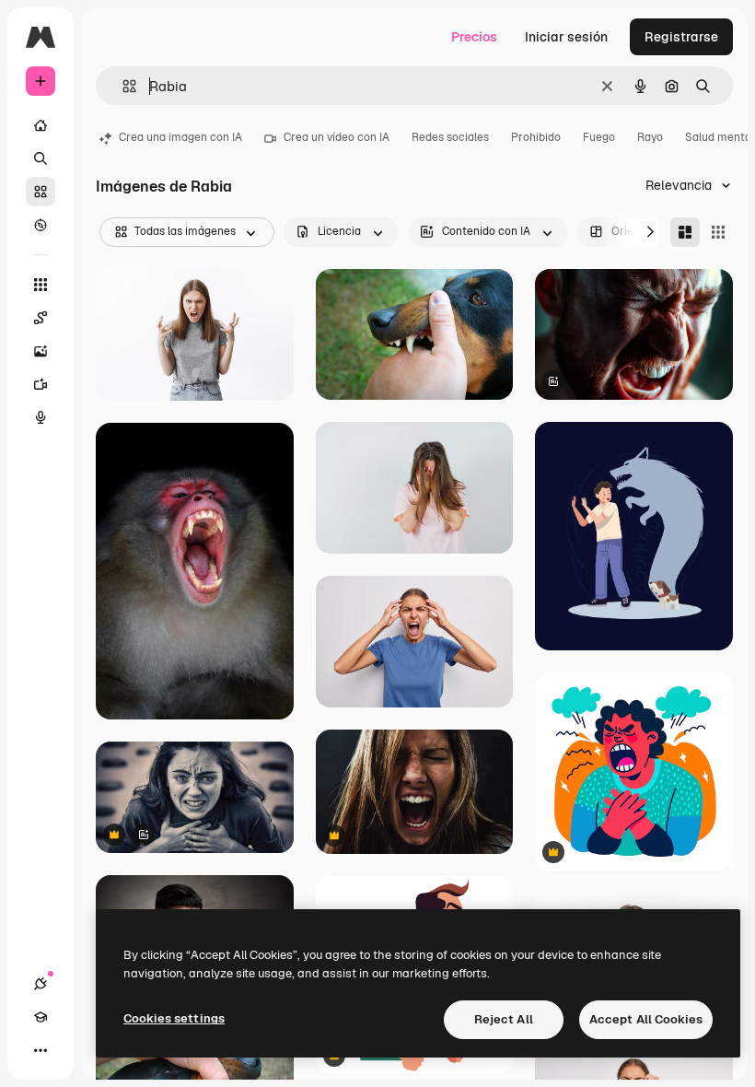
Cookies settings (174, 1018)
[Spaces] (40, 318)
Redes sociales (450, 137)
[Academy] (40, 1017)
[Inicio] (40, 125)
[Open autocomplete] (122, 86)
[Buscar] (40, 158)
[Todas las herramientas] (40, 284)
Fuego (599, 137)
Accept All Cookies (646, 1019)
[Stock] (40, 191)
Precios (474, 37)
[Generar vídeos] (40, 384)
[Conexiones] (40, 984)
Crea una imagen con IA (180, 137)
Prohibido (536, 137)
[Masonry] (685, 232)
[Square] (718, 232)
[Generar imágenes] (40, 351)
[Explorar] (40, 225)
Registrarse (681, 37)
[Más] (40, 1050)
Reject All (503, 1019)
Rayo (650, 137)
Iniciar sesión (566, 37)
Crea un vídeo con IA (336, 137)
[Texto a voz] (40, 417)
